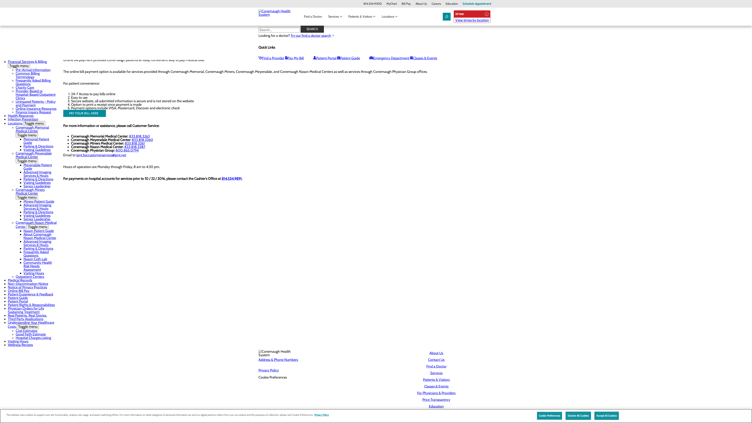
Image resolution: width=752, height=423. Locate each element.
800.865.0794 (127, 150)
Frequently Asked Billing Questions (33, 82)
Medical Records (20, 280)
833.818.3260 (142, 140)
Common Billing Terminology (28, 75)
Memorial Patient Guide (36, 141)
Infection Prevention (23, 119)
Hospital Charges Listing (33, 338)
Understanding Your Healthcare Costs (31, 324)
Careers (436, 3)
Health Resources (20, 116)
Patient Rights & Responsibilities (31, 305)
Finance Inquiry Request (33, 112)
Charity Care (25, 87)
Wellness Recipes (20, 345)
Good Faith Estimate (31, 334)
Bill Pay (406, 3)
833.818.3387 (134, 147)
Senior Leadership (37, 186)
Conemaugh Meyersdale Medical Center (34, 157)
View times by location (472, 20)
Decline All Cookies (578, 415)
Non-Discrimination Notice (28, 284)
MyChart (391, 3)
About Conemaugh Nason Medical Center (40, 236)
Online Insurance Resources (36, 109)
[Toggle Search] (447, 17)
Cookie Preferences (549, 415)
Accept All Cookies (607, 415)
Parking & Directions (38, 146)
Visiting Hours (34, 273)
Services (334, 16)
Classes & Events (425, 58)
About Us (421, 3)
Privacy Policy (268, 370)
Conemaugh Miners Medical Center (30, 194)
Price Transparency (436, 399)
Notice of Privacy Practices (27, 287)
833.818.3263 (139, 136)
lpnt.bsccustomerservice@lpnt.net (101, 155)
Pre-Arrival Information (33, 70)
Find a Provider (273, 58)
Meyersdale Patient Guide (38, 167)
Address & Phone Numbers (278, 360)
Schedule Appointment (477, 3)
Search (312, 29)
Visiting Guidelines (37, 150)
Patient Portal (326, 58)
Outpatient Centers (30, 277)
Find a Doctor (313, 16)
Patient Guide (350, 58)
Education (452, 3)
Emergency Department (391, 58)
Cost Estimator (27, 331)
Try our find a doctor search (311, 35)
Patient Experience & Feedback (30, 294)
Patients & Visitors (360, 16)
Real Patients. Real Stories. (27, 315)
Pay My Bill (295, 58)
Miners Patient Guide (39, 201)
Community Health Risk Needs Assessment (38, 266)
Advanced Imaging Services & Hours (37, 174)
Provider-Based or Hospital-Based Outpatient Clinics (36, 94)
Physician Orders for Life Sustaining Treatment (26, 310)
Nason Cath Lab (35, 259)
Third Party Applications (25, 319)
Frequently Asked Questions (36, 254)
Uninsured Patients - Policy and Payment (36, 103)
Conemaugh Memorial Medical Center (32, 131)
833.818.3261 (135, 143)
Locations (388, 16)
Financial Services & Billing (27, 64)
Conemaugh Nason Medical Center (36, 225)
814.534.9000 (372, 3)
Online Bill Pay (19, 291)
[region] (376, 416)
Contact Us (436, 360)
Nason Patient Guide (39, 231)
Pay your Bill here (84, 113)
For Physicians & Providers (436, 393)
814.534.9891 (232, 178)
